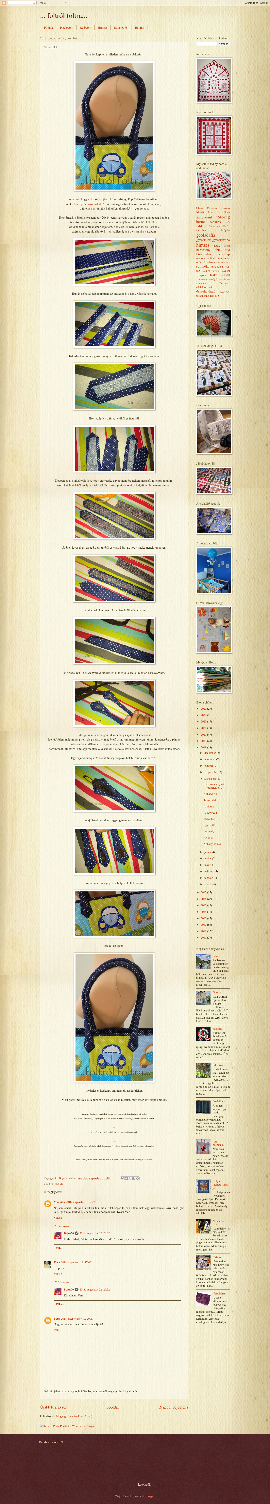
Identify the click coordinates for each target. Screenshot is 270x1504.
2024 (204, 715)
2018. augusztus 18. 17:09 (76, 1262)
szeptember (211, 772)
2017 (204, 892)
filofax (226, 226)
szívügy (215, 266)
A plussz (209, 806)
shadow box (223, 262)
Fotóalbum (219, 1101)
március (209, 871)
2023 (204, 721)
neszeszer (224, 258)
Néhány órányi (212, 844)
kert (227, 250)
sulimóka (202, 266)
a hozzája (78, 204)
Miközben (209, 819)
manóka (200, 258)
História (217, 1028)
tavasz (215, 271)
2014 (204, 912)
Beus (57, 1318)
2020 (204, 734)
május (208, 865)
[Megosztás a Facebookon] (134, 1178)
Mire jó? (214, 212)
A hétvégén (210, 812)
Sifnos (227, 212)
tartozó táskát (92, 204)
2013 (204, 918)
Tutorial (139, 27)
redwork (201, 262)
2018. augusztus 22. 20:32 (95, 1233)
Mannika (59, 1202)
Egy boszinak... (219, 1143)
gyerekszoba (221, 239)
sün (222, 266)
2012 (204, 924)
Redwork (85, 27)
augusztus (210, 779)
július (207, 852)
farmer (212, 226)
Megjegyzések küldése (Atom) (74, 1416)
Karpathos (212, 208)
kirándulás (203, 254)
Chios (199, 208)
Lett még (209, 831)
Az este (208, 838)
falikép (201, 225)
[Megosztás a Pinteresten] (138, 1178)
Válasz (58, 1217)
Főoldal (49, 27)
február (208, 878)
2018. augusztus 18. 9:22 (80, 1202)
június (208, 858)
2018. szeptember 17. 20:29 (77, 1318)
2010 (204, 937)
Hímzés (102, 27)
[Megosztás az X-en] (130, 1178)
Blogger (150, 1496)
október (209, 765)
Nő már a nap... (218, 1222)
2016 (204, 899)
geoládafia (205, 235)
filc (219, 226)
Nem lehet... (220, 1293)
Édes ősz (218, 1065)
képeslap (223, 254)
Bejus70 (69, 1233)
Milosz (200, 212)
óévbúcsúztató (204, 287)
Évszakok (224, 283)
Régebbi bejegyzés (173, 1407)
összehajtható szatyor (213, 291)
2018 (204, 747)
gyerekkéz (203, 239)
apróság (222, 216)
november (210, 759)
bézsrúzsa (216, 222)
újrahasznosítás (205, 295)
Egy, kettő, (210, 825)
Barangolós (121, 27)
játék (217, 245)
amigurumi (204, 217)
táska (213, 274)
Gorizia (217, 992)
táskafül (59, 1184)
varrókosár (225, 279)
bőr (228, 221)
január (208, 884)
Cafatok (217, 1257)
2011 (204, 931)
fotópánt (225, 230)
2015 (204, 905)
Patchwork (66, 27)
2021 (204, 728)
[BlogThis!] (126, 1178)
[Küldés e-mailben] (123, 1178)
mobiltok (212, 258)
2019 (204, 741)
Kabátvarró (210, 794)
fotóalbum (201, 230)
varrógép (213, 279)
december (210, 753)
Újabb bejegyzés (53, 1407)
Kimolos (225, 208)
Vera (57, 1262)
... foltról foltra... (63, 15)
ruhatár (211, 262)
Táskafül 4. (210, 800)
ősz (217, 295)
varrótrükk (201, 283)
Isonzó (216, 956)
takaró (206, 271)
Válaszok (63, 1226)
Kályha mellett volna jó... (220, 1184)
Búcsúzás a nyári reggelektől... (214, 785)
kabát (227, 245)
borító (200, 221)
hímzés (202, 245)
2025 (204, 708)
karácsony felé (208, 249)
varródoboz (201, 279)
